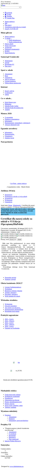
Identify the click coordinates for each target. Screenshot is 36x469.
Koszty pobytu (9, 91)
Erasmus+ (8, 415)
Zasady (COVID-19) (11, 29)
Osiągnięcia (8, 77)
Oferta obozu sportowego (13, 83)
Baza (6, 76)
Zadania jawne (9, 138)
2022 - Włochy (9, 321)
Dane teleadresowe (15, 40)
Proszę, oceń (5, 239)
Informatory (8, 121)
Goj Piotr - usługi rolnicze (18, 183)
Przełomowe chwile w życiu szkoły (16, 196)
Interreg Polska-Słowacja (13, 441)
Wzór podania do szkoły (12, 296)
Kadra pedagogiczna (15, 42)
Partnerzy (12, 419)
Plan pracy (8, 66)
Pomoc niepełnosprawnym (13, 402)
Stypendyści (8, 198)
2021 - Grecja (9, 319)
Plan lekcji (8, 25)
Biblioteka (8, 104)
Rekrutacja (12, 437)
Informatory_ (9, 132)
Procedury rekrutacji (11, 294)
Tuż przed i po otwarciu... (13, 308)
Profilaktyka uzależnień (12, 396)
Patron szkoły (9, 44)
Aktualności (8, 74)
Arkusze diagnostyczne (12, 125)
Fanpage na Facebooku (12, 328)
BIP (6, 23)
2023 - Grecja (9, 323)
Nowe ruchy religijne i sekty (14, 405)
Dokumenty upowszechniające (18, 420)
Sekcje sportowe (10, 79)
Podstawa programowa (12, 119)
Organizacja (8, 136)
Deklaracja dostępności (12, 49)
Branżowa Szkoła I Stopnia (13, 291)
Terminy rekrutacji (10, 292)
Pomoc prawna (9, 404)
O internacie (8, 93)
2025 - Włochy (9, 324)
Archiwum (8, 47)
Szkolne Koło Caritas (11, 106)
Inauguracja (8, 195)
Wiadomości (9, 61)
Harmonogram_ (10, 134)
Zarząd (7, 62)
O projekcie (12, 434)
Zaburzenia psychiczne (12, 400)
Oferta (7, 94)
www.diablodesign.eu (16, 466)
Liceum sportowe (10, 81)
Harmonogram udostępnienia (14, 309)
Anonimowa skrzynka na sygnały (15, 27)
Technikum (8, 289)
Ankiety (7, 109)
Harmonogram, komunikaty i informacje (17, 123)
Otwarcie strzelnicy (11, 306)
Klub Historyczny (10, 102)
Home (10, 205)
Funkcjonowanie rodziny (13, 394)
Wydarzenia (8, 200)
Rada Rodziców (10, 53)
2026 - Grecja (9, 326)
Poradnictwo (9, 398)
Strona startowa (10, 21)
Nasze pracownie (10, 45)
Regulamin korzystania (12, 311)
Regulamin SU (9, 64)
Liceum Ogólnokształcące (13, 287)
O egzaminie (9, 117)
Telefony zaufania (10, 407)
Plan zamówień (13, 439)
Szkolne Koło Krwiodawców (14, 108)
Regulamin (12, 435)
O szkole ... (8, 38)
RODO (7, 51)
